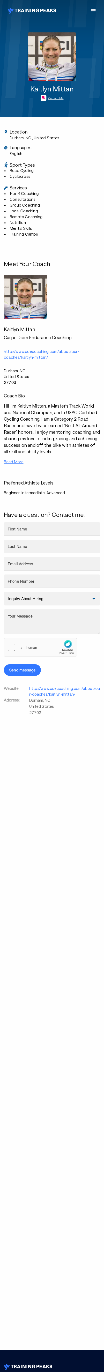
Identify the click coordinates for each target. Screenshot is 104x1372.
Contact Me (56, 98)
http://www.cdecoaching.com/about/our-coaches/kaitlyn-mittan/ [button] (41, 354)
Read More (13, 461)
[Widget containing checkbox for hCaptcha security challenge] (40, 647)
